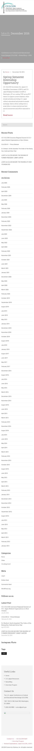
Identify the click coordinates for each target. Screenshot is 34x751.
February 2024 (5, 208)
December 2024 (6, 195)
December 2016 (6, 371)
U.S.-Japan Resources (12, 679)
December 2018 (6, 328)
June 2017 (4, 358)
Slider (3, 560)
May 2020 (4, 281)
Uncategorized (5, 564)
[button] (30, 72)
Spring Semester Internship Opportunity (13, 80)
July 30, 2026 (5, 613)
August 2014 (5, 430)
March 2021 (4, 268)
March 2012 (4, 537)
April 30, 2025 (5, 627)
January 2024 (5, 213)
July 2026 (4, 183)
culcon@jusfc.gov (21, 707)
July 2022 (4, 234)
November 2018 (6, 332)
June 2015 (4, 409)
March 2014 (4, 452)
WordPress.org (5, 589)
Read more (8, 115)
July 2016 (4, 379)
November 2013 (6, 460)
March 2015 (4, 418)
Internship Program (11, 685)
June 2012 (4, 524)
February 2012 (5, 541)
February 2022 (5, 251)
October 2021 (5, 260)
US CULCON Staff (21, 739)
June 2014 (4, 439)
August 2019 (5, 306)
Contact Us (10, 739)
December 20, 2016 (18, 72)
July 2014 (4, 435)
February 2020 (5, 294)
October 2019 (5, 298)
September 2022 (6, 230)
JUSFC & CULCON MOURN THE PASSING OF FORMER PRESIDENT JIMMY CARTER (14, 157)
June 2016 (4, 383)
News (3, 557)
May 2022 (4, 242)
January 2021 (5, 272)
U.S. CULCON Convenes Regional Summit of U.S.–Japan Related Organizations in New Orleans (16, 139)
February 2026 (5, 187)
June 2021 (4, 264)
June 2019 (4, 315)
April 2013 (4, 482)
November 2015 (6, 400)
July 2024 (4, 200)
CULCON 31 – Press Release (10, 144)
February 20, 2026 (6, 619)
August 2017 (5, 353)
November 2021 (6, 255)
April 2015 (4, 413)
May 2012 (4, 529)
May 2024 (4, 204)
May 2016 (4, 388)
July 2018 (4, 345)
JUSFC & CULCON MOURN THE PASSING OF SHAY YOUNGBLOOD (16, 163)
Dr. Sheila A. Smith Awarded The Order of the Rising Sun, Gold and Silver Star (17, 150)
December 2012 (6, 499)
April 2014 (4, 447)
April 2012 (4, 533)
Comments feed (6, 584)
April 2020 (4, 285)
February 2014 (5, 456)
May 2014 (4, 443)
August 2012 (5, 516)
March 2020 (4, 289)
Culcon (7, 72)
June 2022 (4, 238)
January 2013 (5, 494)
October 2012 (5, 507)
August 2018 (5, 341)
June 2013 (4, 473)
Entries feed (5, 580)
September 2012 (6, 511)
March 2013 (4, 486)
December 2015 (6, 396)
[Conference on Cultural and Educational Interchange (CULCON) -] (15, 7)
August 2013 (5, 469)
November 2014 (6, 426)
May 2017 (4, 362)
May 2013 (4, 477)
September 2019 (6, 302)
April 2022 (4, 247)
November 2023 (6, 217)
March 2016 (4, 392)
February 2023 (5, 221)
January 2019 (5, 324)
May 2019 (4, 319)
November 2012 (6, 503)
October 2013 (5, 464)
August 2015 (5, 405)
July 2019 (4, 311)
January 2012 (5, 546)
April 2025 (4, 191)
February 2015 (5, 422)
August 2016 (5, 375)
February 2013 (5, 490)
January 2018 (5, 349)
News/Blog (9, 682)
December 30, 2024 (6, 635)
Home (7, 675)
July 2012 (4, 520)
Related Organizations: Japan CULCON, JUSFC (18, 743)
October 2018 (5, 336)
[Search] (30, 125)
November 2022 (6, 225)
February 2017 (5, 366)
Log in (3, 576)
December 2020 (6, 277)
